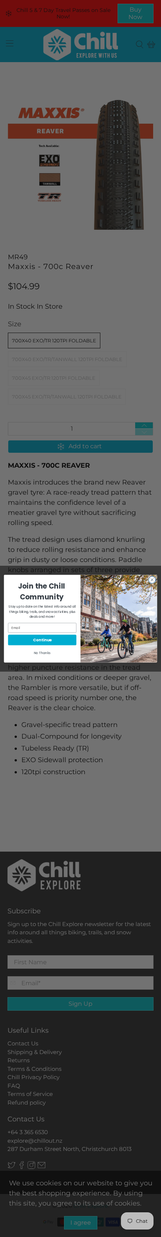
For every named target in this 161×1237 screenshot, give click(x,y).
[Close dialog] (152, 579)
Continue (42, 640)
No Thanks (42, 652)
